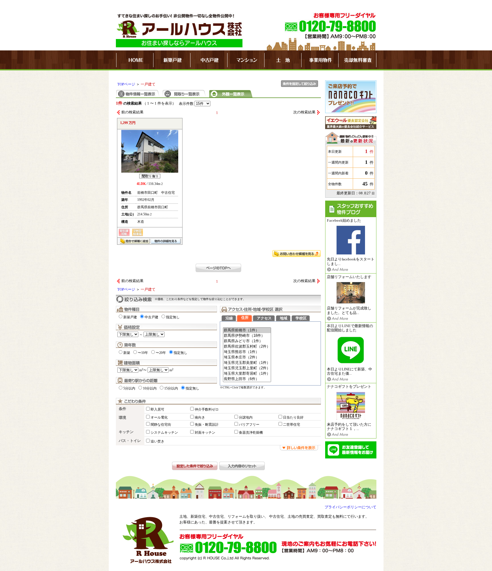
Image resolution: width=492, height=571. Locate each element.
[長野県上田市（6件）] (247, 379)
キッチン (126, 432)
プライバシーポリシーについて (350, 507)
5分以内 (129, 388)
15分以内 (171, 388)
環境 (122, 418)
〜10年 (143, 352)
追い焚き (157, 441)
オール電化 (159, 417)
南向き (200, 417)
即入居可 (157, 409)
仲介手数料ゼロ (207, 409)
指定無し (173, 317)
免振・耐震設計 (207, 424)
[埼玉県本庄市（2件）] (247, 357)
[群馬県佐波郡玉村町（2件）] (247, 346)
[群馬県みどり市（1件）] (247, 341)
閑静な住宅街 (161, 424)
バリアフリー (249, 424)
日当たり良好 (293, 417)
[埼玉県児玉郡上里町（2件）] (247, 368)
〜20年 (161, 352)
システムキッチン (164, 432)
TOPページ (126, 84)
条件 (122, 409)
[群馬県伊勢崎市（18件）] (247, 335)
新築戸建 (130, 317)
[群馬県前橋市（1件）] (247, 330)
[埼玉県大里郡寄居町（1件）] (247, 373)
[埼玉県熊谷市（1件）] (247, 352)
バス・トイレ (130, 441)
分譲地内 (246, 417)
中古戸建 (151, 317)
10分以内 (150, 388)
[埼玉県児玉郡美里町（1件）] (247, 363)
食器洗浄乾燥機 (251, 432)
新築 (126, 352)
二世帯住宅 (291, 424)
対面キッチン (205, 432)
